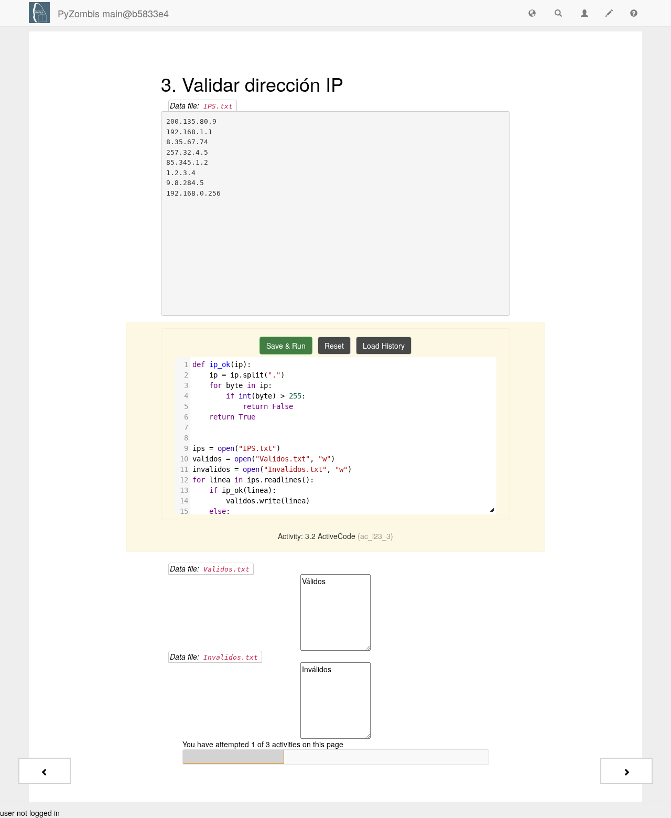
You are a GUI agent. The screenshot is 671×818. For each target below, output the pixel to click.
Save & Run (286, 345)
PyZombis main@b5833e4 (113, 13)
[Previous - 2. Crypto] (44, 771)
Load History (384, 345)
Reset (334, 345)
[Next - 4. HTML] (626, 771)
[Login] (39, 12)
